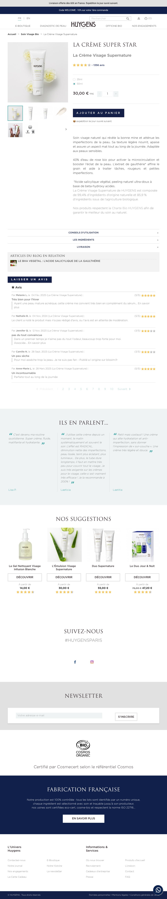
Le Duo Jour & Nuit (142, 566)
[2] (78, 65)
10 (112, 389)
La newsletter (54, 871)
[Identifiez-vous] (139, 18)
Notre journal (15, 866)
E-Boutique (22, 26)
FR (19, 18)
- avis (98, 65)
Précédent (44, 389)
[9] (148, 592)
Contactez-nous (16, 860)
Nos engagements (144, 26)
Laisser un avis (29, 279)
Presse (89, 877)
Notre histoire (54, 866)
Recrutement (93, 866)
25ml (79, 79)
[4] (85, 65)
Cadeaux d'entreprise (98, 871)
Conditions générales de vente (144, 895)
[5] (89, 65)
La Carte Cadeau (17, 877)
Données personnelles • (100, 895)
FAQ (127, 877)
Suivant (125, 389)
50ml (80, 84)
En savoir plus (83, 818)
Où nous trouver (95, 860)
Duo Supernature (103, 566)
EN (28, 18)
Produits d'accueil (135, 860)
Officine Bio (114, 26)
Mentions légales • (121, 895)
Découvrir (24, 577)
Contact (129, 871)
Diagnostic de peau (53, 26)
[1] (74, 65)
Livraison (130, 866)
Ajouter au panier (98, 113)
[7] (27, 592)
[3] (81, 65)
